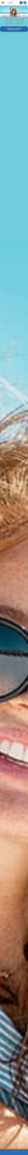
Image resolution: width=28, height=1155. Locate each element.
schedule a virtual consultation (14, 29)
